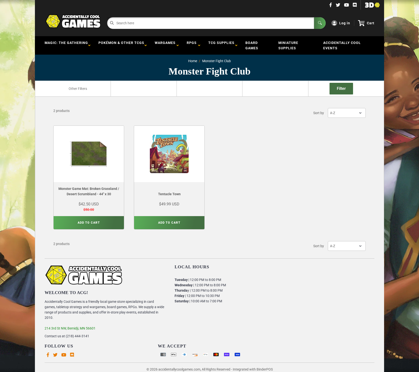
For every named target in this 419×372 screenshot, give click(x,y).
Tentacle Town (169, 194)
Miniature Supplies (288, 45)
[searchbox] (78, 88)
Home (192, 61)
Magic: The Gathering (66, 45)
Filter (341, 88)
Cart (370, 23)
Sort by (318, 113)
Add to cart (89, 222)
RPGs (192, 45)
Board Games (251, 45)
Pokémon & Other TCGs (121, 45)
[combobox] (77, 89)
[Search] (320, 23)
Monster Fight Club (216, 61)
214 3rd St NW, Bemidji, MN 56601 (70, 328)
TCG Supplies (221, 45)
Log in (344, 23)
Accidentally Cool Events (342, 45)
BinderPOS (265, 369)
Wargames (165, 45)
